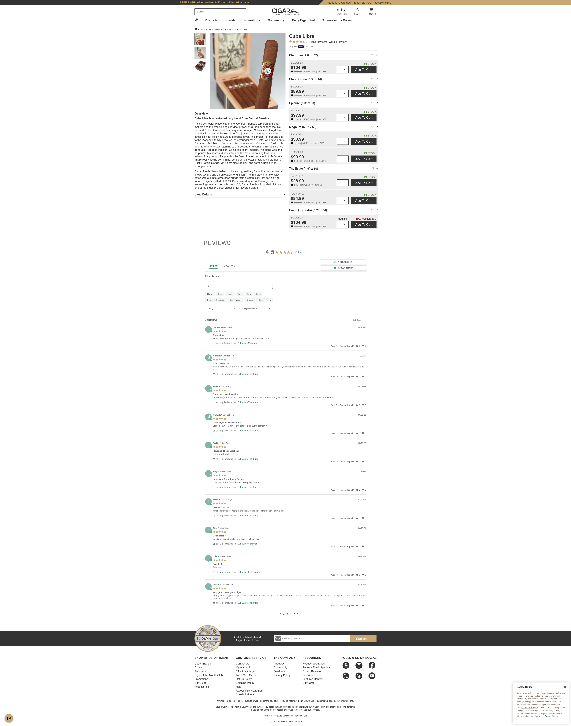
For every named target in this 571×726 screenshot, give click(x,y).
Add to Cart (363, 69)
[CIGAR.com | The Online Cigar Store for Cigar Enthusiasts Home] (285, 11)
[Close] (565, 687)
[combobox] (220, 11)
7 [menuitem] (294, 614)
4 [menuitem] (283, 614)
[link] (196, 20)
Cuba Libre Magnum (247, 343)
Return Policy (244, 679)
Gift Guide (200, 683)
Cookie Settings (529, 707)
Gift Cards (308, 683)
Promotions (201, 679)
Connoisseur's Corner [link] (337, 20)
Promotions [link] (251, 20)
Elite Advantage (245, 671)
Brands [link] (230, 20)
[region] (541, 703)
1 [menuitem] (273, 614)
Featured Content (312, 679)
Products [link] (211, 20)
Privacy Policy (282, 675)
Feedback (279, 671)
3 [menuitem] (280, 614)
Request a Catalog (339, 2)
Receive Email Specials (316, 667)
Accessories (201, 686)
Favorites (307, 675)
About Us (279, 663)
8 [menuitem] (297, 614)
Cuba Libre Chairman (247, 544)
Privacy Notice (551, 716)
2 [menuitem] (277, 614)
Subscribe (363, 638)
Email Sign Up (362, 2)
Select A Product (372, 55)
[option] (200, 39)
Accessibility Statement (249, 690)
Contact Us (242, 663)
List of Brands (202, 663)
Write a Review (338, 42)
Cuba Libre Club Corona (249, 572)
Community (280, 667)
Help (238, 686)
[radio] (210, 294)
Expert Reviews (311, 671)
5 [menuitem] (287, 614)
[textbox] (365, 321)
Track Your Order (246, 675)
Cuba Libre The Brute (248, 374)
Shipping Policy (245, 683)
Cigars (245, 29)
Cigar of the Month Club (208, 675)
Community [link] (276, 20)
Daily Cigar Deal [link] (303, 20)
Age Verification (285, 715)
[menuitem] (197, 20)
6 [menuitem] (290, 614)
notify (343, 218)
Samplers (200, 671)
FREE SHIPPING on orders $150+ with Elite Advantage (214, 2)
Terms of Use (301, 715)
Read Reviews (318, 42)
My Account (243, 667)
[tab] (343, 262)
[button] (213, 36)
